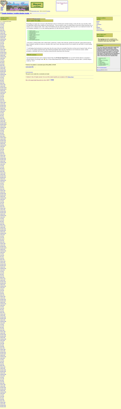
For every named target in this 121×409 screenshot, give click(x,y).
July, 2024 (2, 59)
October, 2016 (2, 196)
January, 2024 (2, 68)
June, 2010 (2, 308)
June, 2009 (2, 325)
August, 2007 (2, 358)
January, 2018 (2, 174)
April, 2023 (2, 81)
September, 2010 (3, 303)
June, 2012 (2, 272)
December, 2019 (3, 140)
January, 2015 (2, 227)
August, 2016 (2, 199)
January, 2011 (2, 297)
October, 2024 (2, 55)
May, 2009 (2, 327)
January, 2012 (2, 280)
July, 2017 (2, 183)
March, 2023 (2, 83)
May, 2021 (2, 115)
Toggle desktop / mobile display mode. (15, 13)
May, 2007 (2, 362)
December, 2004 (3, 405)
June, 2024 (2, 61)
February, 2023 (2, 84)
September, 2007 (3, 356)
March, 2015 (2, 224)
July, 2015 (2, 218)
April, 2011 (2, 293)
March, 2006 (2, 383)
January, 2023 (2, 86)
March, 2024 (2, 65)
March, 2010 (2, 312)
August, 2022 (2, 93)
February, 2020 (2, 137)
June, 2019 (2, 149)
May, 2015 (2, 221)
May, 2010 (2, 309)
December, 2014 (3, 228)
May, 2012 (2, 274)
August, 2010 (2, 305)
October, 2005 (2, 390)
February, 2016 (2, 208)
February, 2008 (2, 349)
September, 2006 (3, 374)
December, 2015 (3, 211)
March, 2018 (2, 171)
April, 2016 (2, 205)
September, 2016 (3, 197)
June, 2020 (2, 131)
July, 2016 (2, 200)
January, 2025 (2, 50)
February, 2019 (2, 155)
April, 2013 (2, 258)
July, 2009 (2, 324)
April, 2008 (2, 346)
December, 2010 (3, 299)
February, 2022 (2, 102)
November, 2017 (3, 177)
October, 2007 (2, 355)
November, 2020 (3, 124)
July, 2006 (2, 377)
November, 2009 (3, 318)
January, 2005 (2, 403)
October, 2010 (2, 302)
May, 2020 (2, 133)
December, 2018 (3, 158)
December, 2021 (3, 105)
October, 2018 (2, 161)
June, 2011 (2, 290)
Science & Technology (100, 30)
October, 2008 (2, 337)
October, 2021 (2, 108)
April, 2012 (2, 275)
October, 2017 (2, 178)
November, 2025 (3, 36)
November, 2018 (3, 159)
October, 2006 (2, 372)
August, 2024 (2, 58)
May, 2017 (2, 186)
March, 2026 (2, 30)
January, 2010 (2, 315)
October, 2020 (2, 125)
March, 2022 (2, 100)
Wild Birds (98, 27)
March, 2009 (2, 330)
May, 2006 (2, 380)
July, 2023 (2, 77)
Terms (2, 8)
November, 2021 (3, 106)
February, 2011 (2, 296)
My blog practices (103, 67)
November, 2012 (3, 265)
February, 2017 (2, 190)
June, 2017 (2, 184)
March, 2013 (2, 259)
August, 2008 (2, 340)
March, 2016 (2, 206)
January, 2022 (2, 103)
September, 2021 (3, 109)
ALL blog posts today (29, 72)
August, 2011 (2, 287)
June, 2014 (2, 237)
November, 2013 (3, 247)
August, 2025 (2, 40)
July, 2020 (2, 130)
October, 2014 (2, 231)
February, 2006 (2, 384)
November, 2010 (3, 300)
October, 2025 (2, 37)
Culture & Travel (99, 28)
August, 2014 (2, 234)
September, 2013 (3, 250)
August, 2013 (2, 252)
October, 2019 (2, 143)
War (97, 25)
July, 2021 (2, 112)
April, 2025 (2, 46)
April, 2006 (2, 381)
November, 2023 (3, 71)
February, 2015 (2, 225)
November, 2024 (3, 53)
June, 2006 (2, 378)
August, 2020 (2, 128)
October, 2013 (2, 249)
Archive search (2, 10)
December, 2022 (3, 87)
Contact (2, 7)
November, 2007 (3, 353)
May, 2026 (2, 27)
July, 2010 (2, 306)
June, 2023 (2, 78)
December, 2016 (3, 193)
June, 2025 (2, 43)
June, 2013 (2, 255)
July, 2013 (2, 253)
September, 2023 (3, 74)
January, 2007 (2, 368)
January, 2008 (2, 350)
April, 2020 (2, 134)
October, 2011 (2, 284)
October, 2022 (2, 90)
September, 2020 (3, 127)
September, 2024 (3, 56)
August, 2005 (2, 393)
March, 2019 (2, 153)
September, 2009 (3, 321)
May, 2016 (2, 203)
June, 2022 (2, 96)
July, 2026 (2, 24)
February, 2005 (2, 402)
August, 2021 (2, 111)
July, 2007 (2, 359)
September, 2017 (3, 180)
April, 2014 (2, 240)
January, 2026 (2, 33)
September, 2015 (3, 215)
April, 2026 (2, 28)
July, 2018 (2, 165)
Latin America (98, 24)
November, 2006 (3, 371)
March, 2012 (2, 277)
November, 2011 (3, 283)
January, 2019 (2, 156)
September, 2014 (3, 233)
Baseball (98, 21)
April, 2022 (2, 99)
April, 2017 (2, 187)
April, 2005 (2, 399)
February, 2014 (2, 243)
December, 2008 (3, 334)
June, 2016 (2, 202)
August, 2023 (2, 75)
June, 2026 (2, 25)
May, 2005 (2, 397)
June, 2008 (2, 343)
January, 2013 (2, 262)
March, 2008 (2, 347)
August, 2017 (2, 181)
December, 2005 (3, 387)
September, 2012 (3, 268)
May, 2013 (2, 256)
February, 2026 (2, 31)
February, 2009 (2, 331)
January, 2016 (2, 209)
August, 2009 (2, 322)
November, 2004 (3, 406)
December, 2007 (3, 352)
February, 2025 (2, 49)
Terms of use (70, 77)
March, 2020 (2, 136)
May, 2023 (2, 80)
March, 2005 (2, 400)
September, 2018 (3, 162)
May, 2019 (2, 150)
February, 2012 (2, 278)
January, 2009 (2, 333)
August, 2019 (2, 146)
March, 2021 (2, 118)
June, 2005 (2, 396)
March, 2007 (2, 365)
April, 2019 (2, 152)
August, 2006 (2, 375)
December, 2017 (3, 175)
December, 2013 (3, 246)
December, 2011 (3, 281)
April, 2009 (2, 328)
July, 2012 (2, 271)
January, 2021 (2, 121)
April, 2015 (2, 222)
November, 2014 (3, 230)
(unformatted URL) (30, 66)
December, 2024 (3, 52)
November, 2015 (3, 212)
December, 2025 (3, 34)
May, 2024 (2, 62)
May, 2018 (2, 168)
